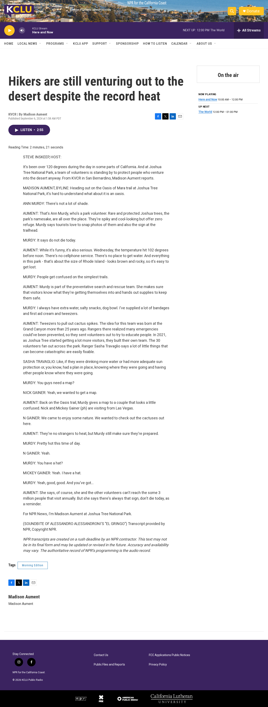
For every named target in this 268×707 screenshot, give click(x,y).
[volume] (22, 30)
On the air (228, 75)
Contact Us (101, 655)
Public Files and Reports (109, 664)
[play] (9, 30)
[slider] (28, 30)
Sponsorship (127, 43)
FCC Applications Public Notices (169, 655)
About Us (204, 43)
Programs (55, 43)
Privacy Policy (158, 664)
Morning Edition (32, 565)
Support (99, 43)
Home (8, 43)
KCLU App (80, 43)
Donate (253, 11)
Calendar (179, 43)
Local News (27, 43)
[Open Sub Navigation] (40, 43)
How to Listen (155, 43)
